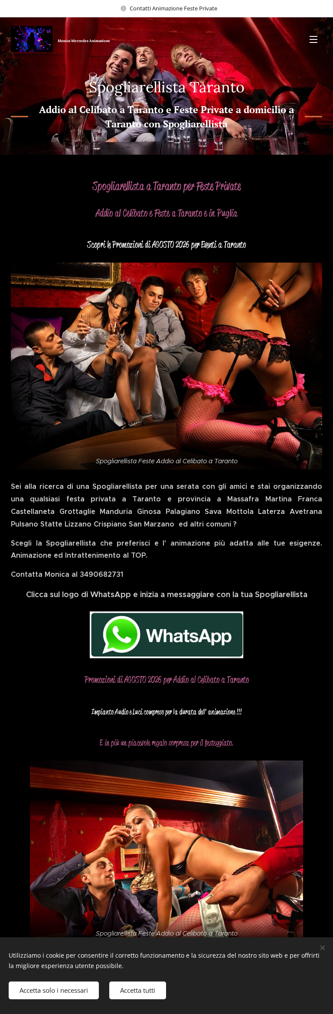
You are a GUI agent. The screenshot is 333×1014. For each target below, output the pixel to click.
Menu (313, 39)
